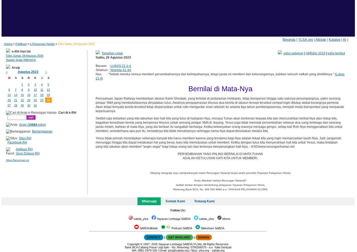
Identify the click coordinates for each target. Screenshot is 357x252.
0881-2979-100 (147, 250)
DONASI (203, 237)
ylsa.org (204, 250)
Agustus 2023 (28, 72)
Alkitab (320, 40)
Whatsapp (149, 201)
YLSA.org (305, 40)
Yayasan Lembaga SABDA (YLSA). (180, 244)
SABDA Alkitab (148, 228)
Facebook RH (17, 142)
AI (344, 40)
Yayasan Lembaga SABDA (173, 218)
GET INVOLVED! (179, 237)
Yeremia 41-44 (120, 70)
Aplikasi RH (24, 149)
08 (307, 53)
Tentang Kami (204, 201)
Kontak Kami (175, 201)
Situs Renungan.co (17, 160)
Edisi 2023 (317, 53)
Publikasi (21, 43)
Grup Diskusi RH (28, 153)
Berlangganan (42, 131)
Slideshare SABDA (212, 228)
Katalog (334, 40)
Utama (8, 43)
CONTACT (154, 237)
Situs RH (25, 138)
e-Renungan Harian (42, 43)
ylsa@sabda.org (178, 250)
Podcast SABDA (181, 228)
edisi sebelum (293, 53)
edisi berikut (336, 53)
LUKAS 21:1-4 (121, 66)
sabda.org (218, 250)
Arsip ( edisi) (32, 125)
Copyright (133, 244)
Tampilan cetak (112, 53)
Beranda (289, 40)
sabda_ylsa (140, 218)
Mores (226, 218)
